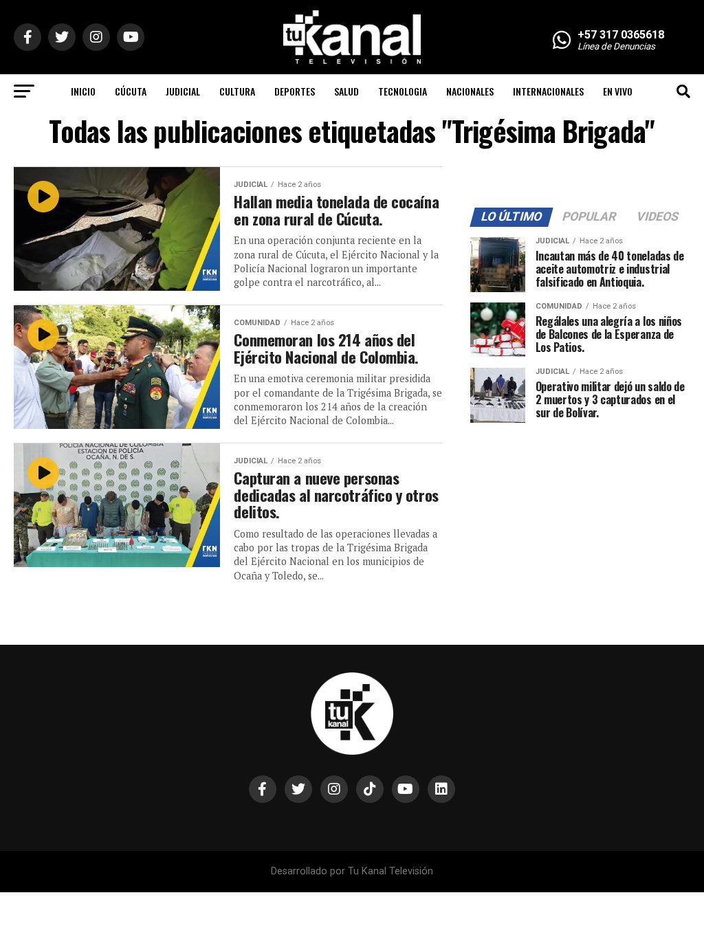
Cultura (237, 91)
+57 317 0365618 (621, 34)
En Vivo (617, 91)
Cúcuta (130, 91)
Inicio (83, 91)
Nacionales (470, 91)
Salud (346, 91)
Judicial (183, 91)
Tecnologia (402, 91)
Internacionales (548, 91)
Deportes (294, 91)
